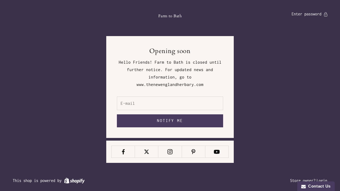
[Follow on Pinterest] (193, 152)
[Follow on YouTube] (216, 152)
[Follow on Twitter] (146, 152)
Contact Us (318, 186)
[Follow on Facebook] (123, 152)
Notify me (170, 120)
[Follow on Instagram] (169, 152)
